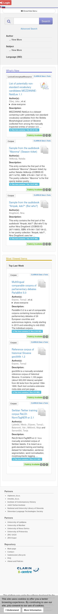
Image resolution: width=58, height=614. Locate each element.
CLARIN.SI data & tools (42, 76)
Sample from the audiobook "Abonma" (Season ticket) (24, 149)
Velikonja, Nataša (17, 158)
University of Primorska (17, 532)
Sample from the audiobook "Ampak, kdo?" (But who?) (24, 204)
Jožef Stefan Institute (16, 505)
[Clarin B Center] (29, 570)
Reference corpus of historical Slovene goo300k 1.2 (23, 352)
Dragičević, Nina (16, 212)
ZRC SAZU (12, 535)
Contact (10, 552)
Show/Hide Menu (30, 11)
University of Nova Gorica (18, 528)
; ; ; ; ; (29, 103)
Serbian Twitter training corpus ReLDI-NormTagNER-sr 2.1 (24, 413)
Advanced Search (29, 28)
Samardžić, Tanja (20, 430)
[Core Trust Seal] (29, 582)
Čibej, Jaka (14, 101)
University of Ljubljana (16, 522)
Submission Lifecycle (16, 555)
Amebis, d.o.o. (13, 499)
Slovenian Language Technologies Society (25, 511)
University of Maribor (16, 525)
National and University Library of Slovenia (25, 508)
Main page (11, 549)
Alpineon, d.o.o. (13, 496)
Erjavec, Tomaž (19, 299)
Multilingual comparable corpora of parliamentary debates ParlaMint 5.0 (24, 287)
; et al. (17, 103)
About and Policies (15, 561)
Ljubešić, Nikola (19, 424)
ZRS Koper (12, 538)
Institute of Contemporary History (21, 502)
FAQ (9, 558)
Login (6, 2)
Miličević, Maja (34, 427)
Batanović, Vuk (19, 427)
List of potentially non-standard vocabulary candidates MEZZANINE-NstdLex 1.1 (23, 89)
